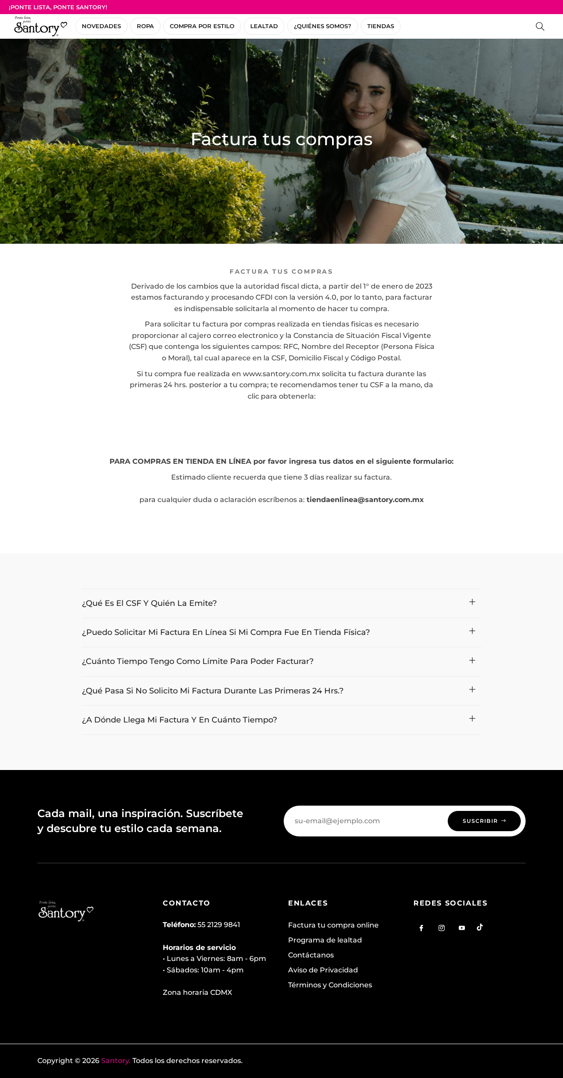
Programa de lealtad (325, 940)
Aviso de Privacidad (323, 970)
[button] (540, 26)
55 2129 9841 (218, 924)
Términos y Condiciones (330, 985)
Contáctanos (311, 955)
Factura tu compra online (333, 925)
